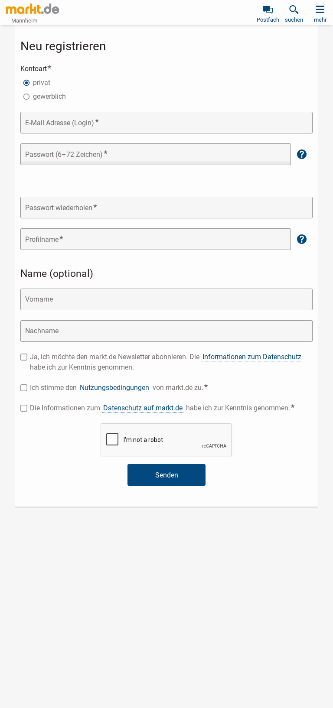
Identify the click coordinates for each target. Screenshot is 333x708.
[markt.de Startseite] (32, 8)
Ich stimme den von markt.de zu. (144, 387)
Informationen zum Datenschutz (251, 357)
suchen (294, 19)
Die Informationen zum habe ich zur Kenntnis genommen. (171, 407)
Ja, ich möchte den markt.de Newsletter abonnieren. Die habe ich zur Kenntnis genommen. (165, 362)
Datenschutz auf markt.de (143, 408)
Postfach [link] (268, 19)
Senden (166, 475)
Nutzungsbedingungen (114, 387)
